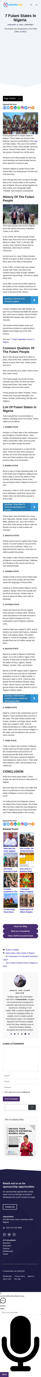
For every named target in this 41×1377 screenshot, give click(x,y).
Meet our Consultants (20, 931)
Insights (16, 950)
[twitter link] (9, 1234)
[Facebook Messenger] (25, 107)
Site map (17, 1279)
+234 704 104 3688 (14, 1228)
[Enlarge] (24, 977)
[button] (31, 5)
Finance (6, 1248)
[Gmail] (29, 107)
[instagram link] (4, 1234)
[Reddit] (11, 107)
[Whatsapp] (18, 107)
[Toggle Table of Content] (18, 98)
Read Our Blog (20, 926)
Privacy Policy (19, 1276)
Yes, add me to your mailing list (17, 1092)
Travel (5, 1254)
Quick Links (7, 1279)
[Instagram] (22, 107)
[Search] (32, 1107)
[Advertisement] (20, 56)
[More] (32, 107)
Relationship (8, 1251)
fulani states (11, 953)
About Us (31, 1276)
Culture (9, 950)
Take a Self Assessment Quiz (20, 936)
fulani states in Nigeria (25, 953)
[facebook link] (14, 1234)
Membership (7, 1276)
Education (7, 1246)
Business (6, 1243)
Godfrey (29, 25)
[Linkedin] (15, 107)
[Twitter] (8, 107)
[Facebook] (4, 107)
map (35, 141)
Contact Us (10, 1207)
